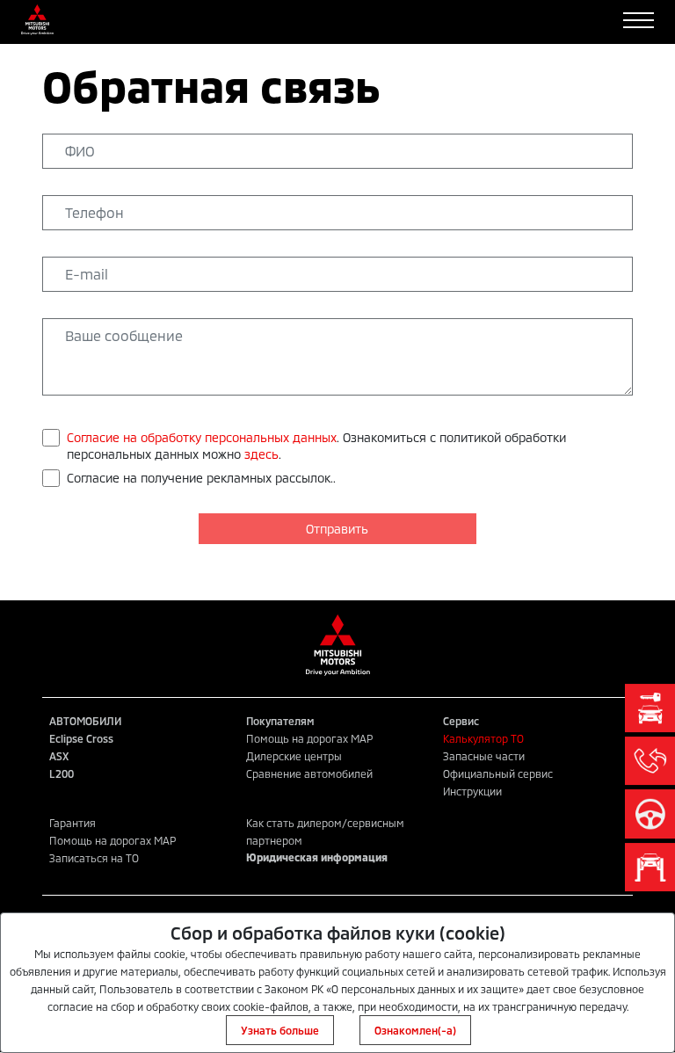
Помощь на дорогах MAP (309, 738)
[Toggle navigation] (638, 20)
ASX (59, 756)
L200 (61, 773)
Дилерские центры (294, 756)
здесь (261, 454)
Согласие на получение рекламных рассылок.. (201, 477)
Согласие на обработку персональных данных (202, 437)
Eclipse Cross (81, 738)
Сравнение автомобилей (309, 773)
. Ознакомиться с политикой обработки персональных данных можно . (316, 445)
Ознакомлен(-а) (415, 1030)
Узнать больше (280, 1030)
